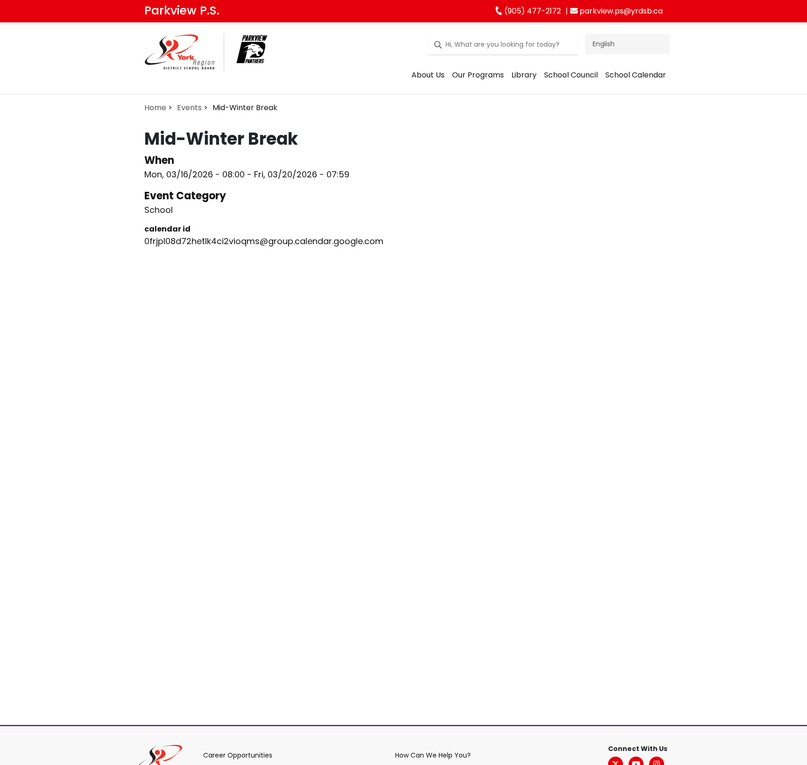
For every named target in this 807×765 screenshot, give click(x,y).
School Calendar (635, 75)
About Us (428, 75)
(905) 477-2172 (532, 11)
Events (189, 107)
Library (524, 75)
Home (155, 107)
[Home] (179, 54)
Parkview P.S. (181, 10)
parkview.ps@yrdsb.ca (620, 11)
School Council (571, 75)
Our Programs (478, 75)
